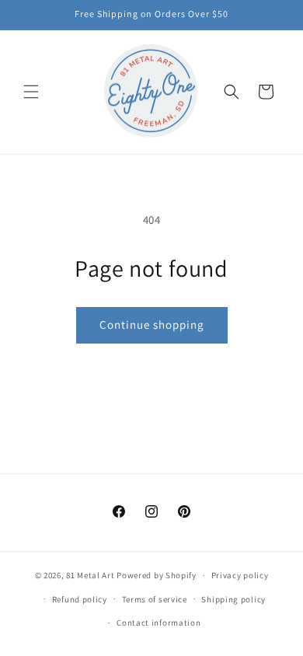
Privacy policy (240, 575)
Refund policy (79, 599)
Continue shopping (151, 324)
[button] (31, 92)
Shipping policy (233, 599)
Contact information (158, 622)
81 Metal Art (90, 575)
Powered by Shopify (157, 575)
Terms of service (154, 599)
